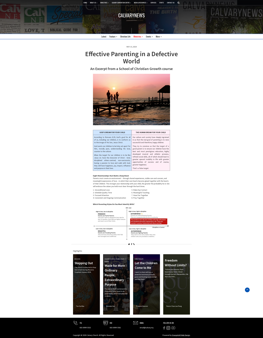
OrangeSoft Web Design (181, 335)
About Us (93, 2)
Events (161, 2)
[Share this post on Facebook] (131, 244)
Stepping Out (84, 263)
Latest (103, 36)
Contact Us (170, 2)
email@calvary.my (146, 327)
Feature (112, 36)
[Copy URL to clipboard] (134, 244)
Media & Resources (140, 2)
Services (153, 2)
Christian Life (125, 36)
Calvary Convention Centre (121, 2)
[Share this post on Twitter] (129, 244)
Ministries (104, 2)
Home (85, 2)
